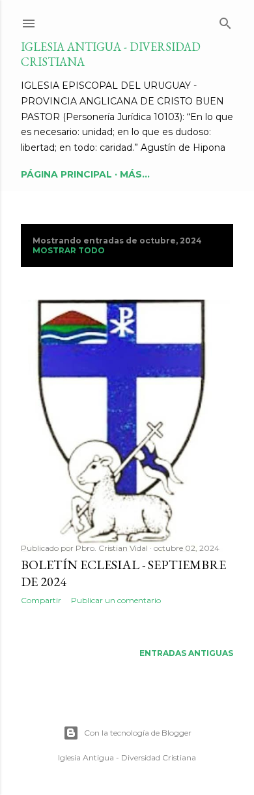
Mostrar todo (69, 250)
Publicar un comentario (116, 600)
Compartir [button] (41, 600)
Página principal (66, 174)
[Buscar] (225, 20)
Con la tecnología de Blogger (137, 733)
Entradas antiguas (186, 653)
